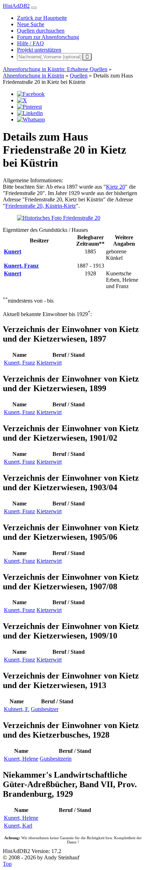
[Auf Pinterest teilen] (29, 107)
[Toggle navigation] (34, 8)
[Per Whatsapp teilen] (31, 119)
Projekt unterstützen (39, 50)
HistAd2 (16, 6)
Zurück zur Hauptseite (42, 18)
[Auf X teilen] (22, 100)
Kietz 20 (115, 187)
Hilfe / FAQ (30, 43)
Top (7, 864)
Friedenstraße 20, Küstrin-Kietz (40, 206)
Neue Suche (30, 24)
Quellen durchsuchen (40, 31)
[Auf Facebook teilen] (31, 94)
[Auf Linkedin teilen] (30, 113)
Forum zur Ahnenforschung (48, 37)
